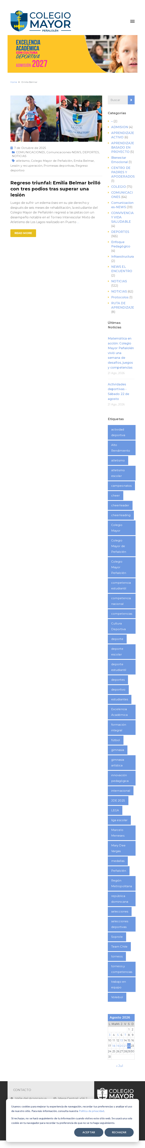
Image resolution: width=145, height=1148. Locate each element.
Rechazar (119, 1132)
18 (113, 1046)
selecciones (119, 911)
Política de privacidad (91, 1111)
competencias (121, 613)
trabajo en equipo (118, 984)
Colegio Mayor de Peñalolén (51, 160)
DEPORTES (91, 152)
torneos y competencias (121, 969)
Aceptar (89, 1132)
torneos (117, 956)
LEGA (115, 810)
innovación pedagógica (120, 778)
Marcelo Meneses (117, 832)
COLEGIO (118, 187)
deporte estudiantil (118, 667)
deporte (117, 639)
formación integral (118, 727)
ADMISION (119, 127)
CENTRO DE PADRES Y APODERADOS (123, 172)
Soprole (117, 937)
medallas (117, 861)
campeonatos (121, 485)
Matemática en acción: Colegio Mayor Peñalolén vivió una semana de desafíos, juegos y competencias (121, 353)
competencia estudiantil (121, 585)
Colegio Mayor (116, 527)
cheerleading (120, 515)
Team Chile (119, 946)
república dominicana (119, 898)
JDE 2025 (118, 800)
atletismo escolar (118, 473)
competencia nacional (121, 601)
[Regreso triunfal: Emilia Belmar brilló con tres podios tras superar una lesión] (56, 118)
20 (121, 1046)
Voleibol (117, 997)
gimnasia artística (117, 762)
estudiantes (119, 699)
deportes (118, 679)
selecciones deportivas (119, 924)
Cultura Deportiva (118, 626)
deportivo (118, 689)
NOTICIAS (19, 156)
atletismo (23, 160)
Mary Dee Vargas (118, 848)
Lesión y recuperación (26, 165)
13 (121, 1040)
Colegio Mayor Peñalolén (118, 567)
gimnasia (117, 750)
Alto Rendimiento (120, 447)
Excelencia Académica (119, 712)
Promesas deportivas (59, 165)
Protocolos (120, 297)
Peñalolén (118, 870)
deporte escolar (117, 651)
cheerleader (120, 505)
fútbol (115, 740)
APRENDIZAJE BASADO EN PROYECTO (122, 147)
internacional (120, 790)
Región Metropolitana (121, 883)
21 (125, 1046)
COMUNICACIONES (30, 152)
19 (117, 1046)
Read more (23, 233)
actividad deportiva (118, 432)
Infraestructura (122, 256)
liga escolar (119, 820)
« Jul (119, 1066)
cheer (115, 495)
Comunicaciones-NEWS (63, 152)
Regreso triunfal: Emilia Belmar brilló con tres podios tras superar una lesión (55, 189)
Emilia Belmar (84, 160)
